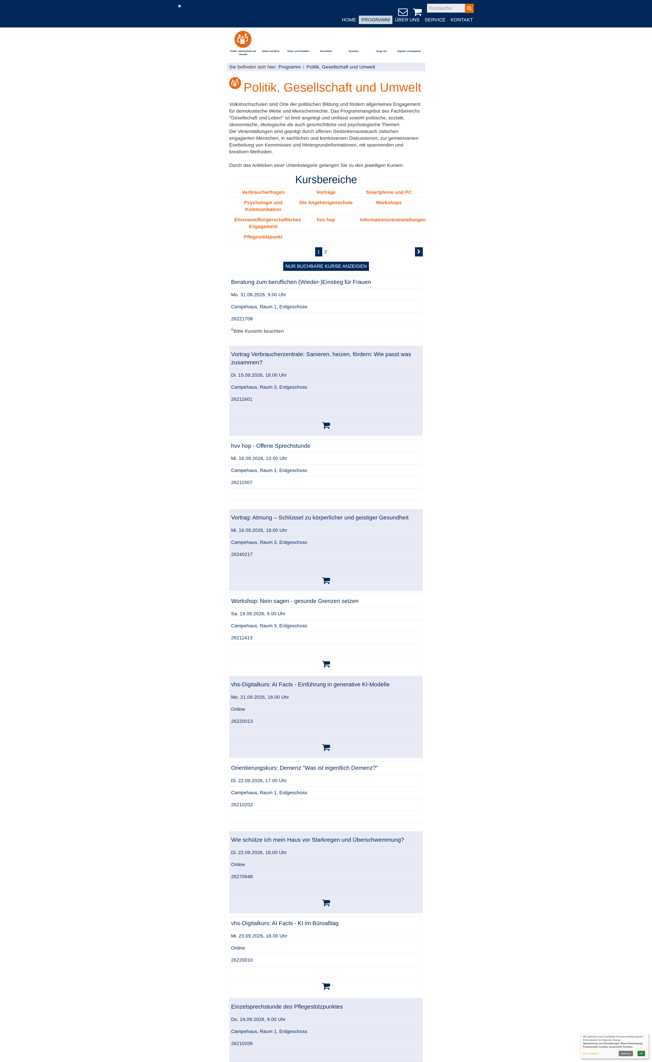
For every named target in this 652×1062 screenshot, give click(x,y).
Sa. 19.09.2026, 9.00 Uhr (258, 613)
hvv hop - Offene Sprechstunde (270, 446)
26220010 (242, 960)
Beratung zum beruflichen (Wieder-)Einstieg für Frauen (301, 282)
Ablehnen (626, 1053)
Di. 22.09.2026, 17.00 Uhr (259, 780)
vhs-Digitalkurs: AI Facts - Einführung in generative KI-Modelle (310, 684)
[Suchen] (469, 8)
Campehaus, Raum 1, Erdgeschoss (269, 306)
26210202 (242, 804)
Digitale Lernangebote (409, 51)
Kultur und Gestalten (298, 51)
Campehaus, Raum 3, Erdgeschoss (269, 387)
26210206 (242, 1043)
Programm (289, 67)
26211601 (241, 399)
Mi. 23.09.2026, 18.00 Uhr (259, 936)
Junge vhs (381, 51)
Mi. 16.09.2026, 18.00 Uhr (259, 530)
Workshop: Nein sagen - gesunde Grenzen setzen (295, 601)
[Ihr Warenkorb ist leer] (418, 12)
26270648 (242, 876)
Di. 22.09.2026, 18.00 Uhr (259, 852)
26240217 (242, 554)
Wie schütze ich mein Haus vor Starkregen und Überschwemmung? (317, 840)
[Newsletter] (403, 12)
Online (238, 709)
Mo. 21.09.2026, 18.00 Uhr (260, 697)
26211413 (241, 637)
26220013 (242, 721)
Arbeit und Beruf (270, 51)
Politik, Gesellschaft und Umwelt (243, 53)
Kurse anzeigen (326, 266)
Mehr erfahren (591, 1053)
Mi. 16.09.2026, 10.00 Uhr (259, 458)
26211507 (241, 482)
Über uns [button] (407, 19)
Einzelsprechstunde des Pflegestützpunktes (287, 1006)
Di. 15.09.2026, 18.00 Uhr (259, 375)
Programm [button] (375, 19)
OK (641, 1053)
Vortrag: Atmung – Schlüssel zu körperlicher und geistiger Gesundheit (320, 517)
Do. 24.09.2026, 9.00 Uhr (258, 1019)
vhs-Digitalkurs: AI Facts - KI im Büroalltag (285, 923)
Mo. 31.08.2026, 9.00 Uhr (258, 294)
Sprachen (354, 51)
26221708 (242, 318)
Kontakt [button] (462, 19)
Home (349, 19)
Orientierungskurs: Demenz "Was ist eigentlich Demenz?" (304, 768)
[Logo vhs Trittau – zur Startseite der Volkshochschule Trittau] (196, 5)
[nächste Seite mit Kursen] (419, 251)
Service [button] (435, 19)
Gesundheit (326, 51)
